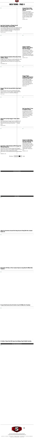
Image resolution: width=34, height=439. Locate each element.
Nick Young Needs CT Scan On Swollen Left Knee (27, 109)
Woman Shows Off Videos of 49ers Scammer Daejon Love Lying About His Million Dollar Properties (17, 268)
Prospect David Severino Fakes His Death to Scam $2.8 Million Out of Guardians (15, 304)
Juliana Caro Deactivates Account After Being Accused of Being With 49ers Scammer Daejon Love (16, 231)
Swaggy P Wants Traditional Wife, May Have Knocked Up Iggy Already (27, 77)
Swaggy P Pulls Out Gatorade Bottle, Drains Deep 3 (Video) (11, 89)
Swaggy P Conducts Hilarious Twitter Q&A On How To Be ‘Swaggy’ (27, 47)
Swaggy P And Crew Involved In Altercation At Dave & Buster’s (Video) (11, 57)
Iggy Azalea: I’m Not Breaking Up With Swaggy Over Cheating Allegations (11, 146)
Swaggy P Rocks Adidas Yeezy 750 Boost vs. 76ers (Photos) (27, 9)
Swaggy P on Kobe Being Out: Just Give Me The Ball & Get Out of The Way (27, 141)
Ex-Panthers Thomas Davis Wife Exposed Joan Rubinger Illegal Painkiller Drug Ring (16, 341)
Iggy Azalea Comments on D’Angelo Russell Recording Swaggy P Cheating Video (9, 26)
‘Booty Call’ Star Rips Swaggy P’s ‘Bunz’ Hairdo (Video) (10, 119)
